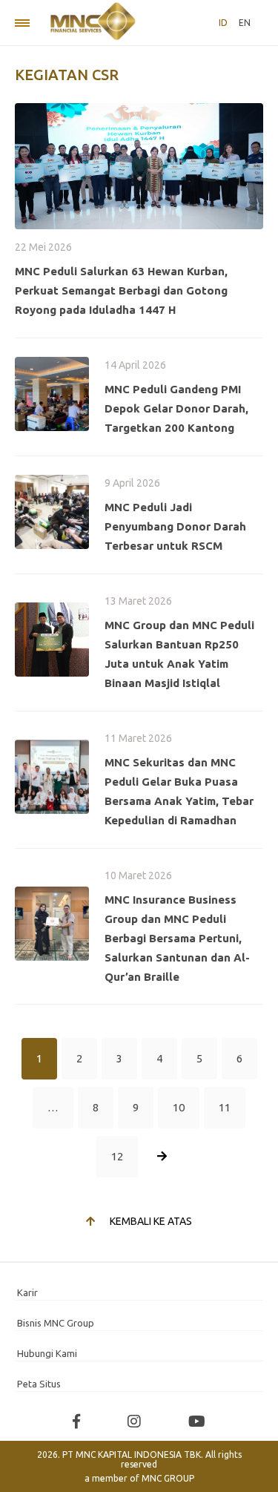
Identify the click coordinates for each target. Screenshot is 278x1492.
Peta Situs (39, 1383)
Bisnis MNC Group (55, 1323)
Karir (27, 1292)
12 (117, 1156)
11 (225, 1107)
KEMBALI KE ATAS (151, 1221)
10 (179, 1107)
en (245, 22)
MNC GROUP (168, 1478)
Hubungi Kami (47, 1353)
